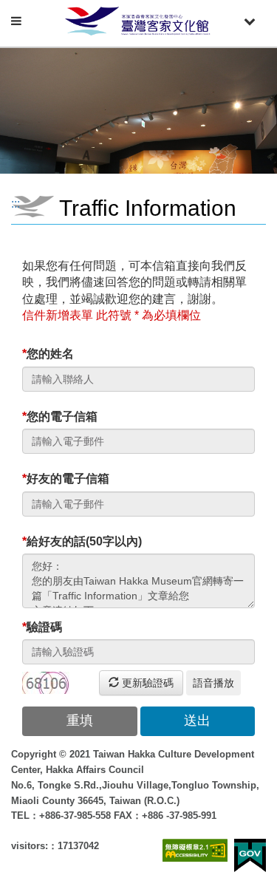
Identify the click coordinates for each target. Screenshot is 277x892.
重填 (79, 720)
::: (15, 203)
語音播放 (213, 683)
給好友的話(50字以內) (82, 541)
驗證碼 (42, 627)
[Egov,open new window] (250, 855)
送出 (197, 720)
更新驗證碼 (146, 683)
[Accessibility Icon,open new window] (195, 850)
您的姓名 (48, 353)
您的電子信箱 (60, 416)
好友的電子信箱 (65, 478)
